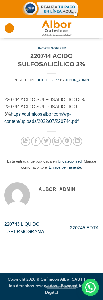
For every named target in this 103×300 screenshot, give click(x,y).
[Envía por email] (57, 141)
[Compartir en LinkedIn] (77, 141)
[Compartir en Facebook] (36, 141)
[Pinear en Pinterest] (67, 141)
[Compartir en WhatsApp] (25, 141)
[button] (9, 28)
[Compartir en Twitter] (46, 141)
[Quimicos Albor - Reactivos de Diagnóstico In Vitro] (56, 28)
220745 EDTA (84, 227)
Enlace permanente (65, 167)
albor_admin (77, 80)
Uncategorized (51, 48)
